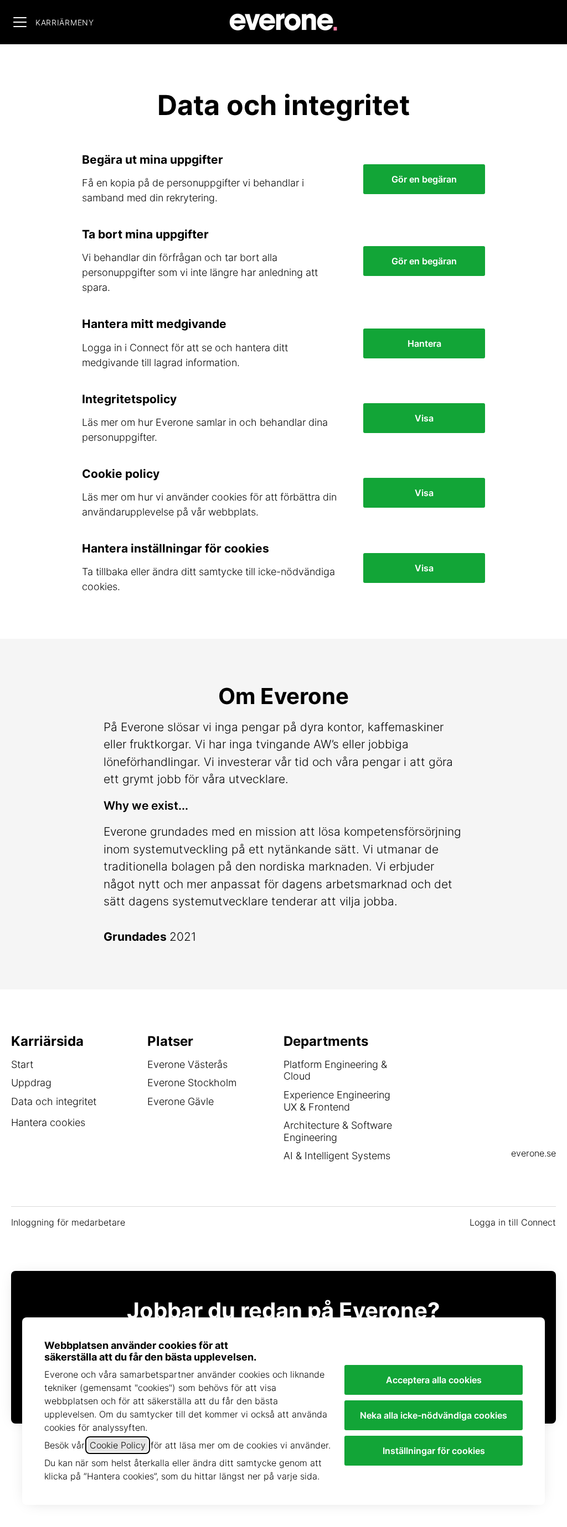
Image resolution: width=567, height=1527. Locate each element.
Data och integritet (53, 1101)
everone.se (533, 1153)
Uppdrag (31, 1082)
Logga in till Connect (513, 1222)
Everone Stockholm (191, 1082)
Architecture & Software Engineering (338, 1131)
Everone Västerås (187, 1064)
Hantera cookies (48, 1122)
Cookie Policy (118, 1445)
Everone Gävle (180, 1101)
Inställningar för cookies (434, 1450)
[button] (424, 568)
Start (22, 1064)
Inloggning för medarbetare (68, 1222)
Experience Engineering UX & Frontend (337, 1101)
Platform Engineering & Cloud (335, 1070)
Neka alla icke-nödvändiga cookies (433, 1415)
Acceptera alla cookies (434, 1379)
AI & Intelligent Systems (337, 1155)
